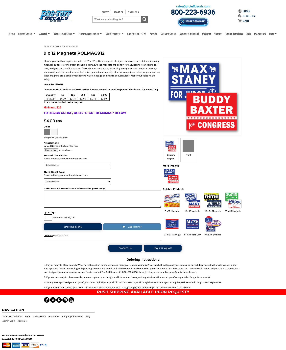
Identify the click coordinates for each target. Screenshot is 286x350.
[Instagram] (65, 300)
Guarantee (53, 316)
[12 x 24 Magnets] (213, 200)
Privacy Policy (39, 316)
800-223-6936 (193, 12)
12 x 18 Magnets (192, 211)
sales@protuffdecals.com (182, 272)
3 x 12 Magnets (172, 211)
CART (246, 21)
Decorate (48, 235)
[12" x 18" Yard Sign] (172, 224)
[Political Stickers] (213, 224)
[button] (27, 34)
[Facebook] (46, 300)
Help (27, 316)
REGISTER (249, 16)
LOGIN (246, 11)
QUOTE (105, 12)
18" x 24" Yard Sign (192, 234)
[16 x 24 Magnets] (233, 200)
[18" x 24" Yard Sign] (192, 224)
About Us (22, 321)
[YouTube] (71, 300)
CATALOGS (133, 12)
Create (56, 46)
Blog (88, 316)
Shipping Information (72, 316)
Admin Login (8, 321)
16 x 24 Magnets (233, 211)
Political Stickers (212, 234)
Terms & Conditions (12, 316)
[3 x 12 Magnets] (172, 200)
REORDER (118, 12)
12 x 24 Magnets (213, 211)
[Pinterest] (59, 300)
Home (46, 46)
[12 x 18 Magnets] (192, 200)
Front (188, 155)
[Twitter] (53, 300)
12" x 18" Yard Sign (172, 234)
